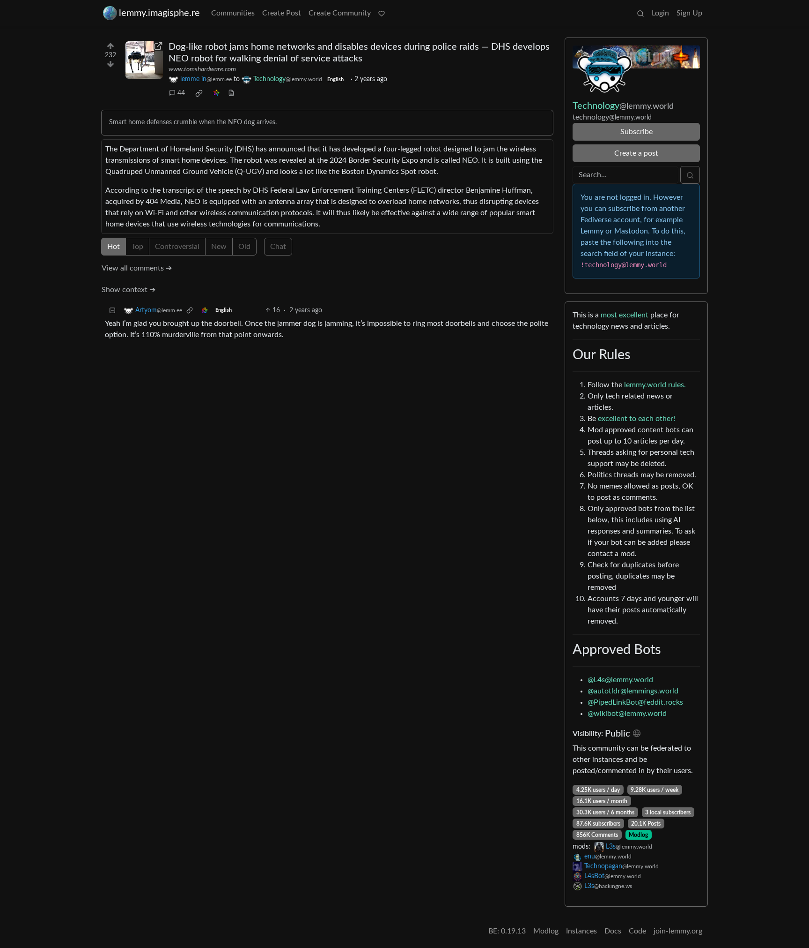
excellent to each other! (636, 418)
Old (244, 246)
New (219, 246)
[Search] (640, 13)
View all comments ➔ (137, 268)
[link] (199, 93)
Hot (113, 246)
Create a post (636, 153)
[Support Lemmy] (382, 13)
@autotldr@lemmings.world (633, 691)
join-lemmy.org (678, 931)
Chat (278, 246)
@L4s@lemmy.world (620, 680)
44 (181, 93)
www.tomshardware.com (202, 69)
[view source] (231, 93)
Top (137, 246)
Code (637, 931)
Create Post (281, 13)
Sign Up (689, 13)
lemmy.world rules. (655, 385)
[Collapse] (112, 310)
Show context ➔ (128, 289)
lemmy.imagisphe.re (159, 13)
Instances (581, 931)
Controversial (177, 246)
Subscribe (636, 131)
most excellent (624, 315)
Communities (233, 13)
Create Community (340, 13)
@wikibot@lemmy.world (627, 713)
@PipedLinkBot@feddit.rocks (635, 702)
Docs (612, 931)
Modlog (638, 835)
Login (660, 13)
